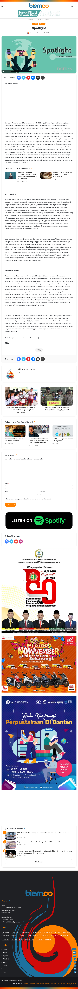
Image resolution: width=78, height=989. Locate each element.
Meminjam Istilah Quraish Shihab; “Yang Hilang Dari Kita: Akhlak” (62, 174)
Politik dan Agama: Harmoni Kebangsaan (63, 440)
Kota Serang (34, 935)
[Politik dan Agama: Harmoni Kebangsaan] (63, 431)
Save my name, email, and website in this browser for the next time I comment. (28, 499)
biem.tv (26, 984)
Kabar (66, 932)
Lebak (45, 935)
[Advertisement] (39, 106)
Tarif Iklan (62, 984)
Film (57, 932)
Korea (23, 935)
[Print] (43, 78)
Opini (41, 19)
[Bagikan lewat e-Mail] (38, 78)
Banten (6, 932)
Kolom (5, 965)
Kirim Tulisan (40, 984)
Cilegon (26, 932)
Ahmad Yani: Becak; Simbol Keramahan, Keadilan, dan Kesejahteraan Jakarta (39, 441)
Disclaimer (32, 984)
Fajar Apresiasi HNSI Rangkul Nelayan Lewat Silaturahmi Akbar (40, 842)
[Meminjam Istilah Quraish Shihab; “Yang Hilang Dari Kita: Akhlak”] (46, 175)
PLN (39, 939)
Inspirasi (37, 19)
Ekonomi (48, 932)
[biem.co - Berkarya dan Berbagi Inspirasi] (39, 5)
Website (42, 491)
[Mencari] (75, 6)
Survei (4, 972)
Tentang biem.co (71, 984)
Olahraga (64, 935)
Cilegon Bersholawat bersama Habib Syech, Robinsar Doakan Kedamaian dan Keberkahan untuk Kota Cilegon (44, 852)
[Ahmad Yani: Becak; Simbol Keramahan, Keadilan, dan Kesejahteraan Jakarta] (39, 431)
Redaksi (56, 984)
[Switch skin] (72, 6)
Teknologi (6, 959)
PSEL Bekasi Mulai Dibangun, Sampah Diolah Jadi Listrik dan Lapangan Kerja (43, 834)
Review (42, 24)
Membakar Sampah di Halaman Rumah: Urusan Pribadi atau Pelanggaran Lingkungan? (27, 175)
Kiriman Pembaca (35, 33)
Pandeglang (17, 939)
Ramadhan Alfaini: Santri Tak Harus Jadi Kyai (14, 440)
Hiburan (5, 952)
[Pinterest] (28, 78)
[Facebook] (19, 78)
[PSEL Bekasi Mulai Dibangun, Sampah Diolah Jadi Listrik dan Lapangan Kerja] (10, 836)
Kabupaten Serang (10, 935)
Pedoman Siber (49, 984)
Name (7, 483)
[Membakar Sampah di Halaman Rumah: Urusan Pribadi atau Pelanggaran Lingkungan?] (10, 175)
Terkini (48, 939)
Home (31, 19)
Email (7, 491)
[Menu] (3, 6)
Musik (54, 935)
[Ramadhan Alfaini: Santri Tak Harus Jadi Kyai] (15, 431)
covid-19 (37, 932)
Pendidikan (29, 939)
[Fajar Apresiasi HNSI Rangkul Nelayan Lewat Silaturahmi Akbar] (10, 845)
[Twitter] (24, 78)
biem (16, 932)
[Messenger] (33, 78)
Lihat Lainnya (39, 862)
